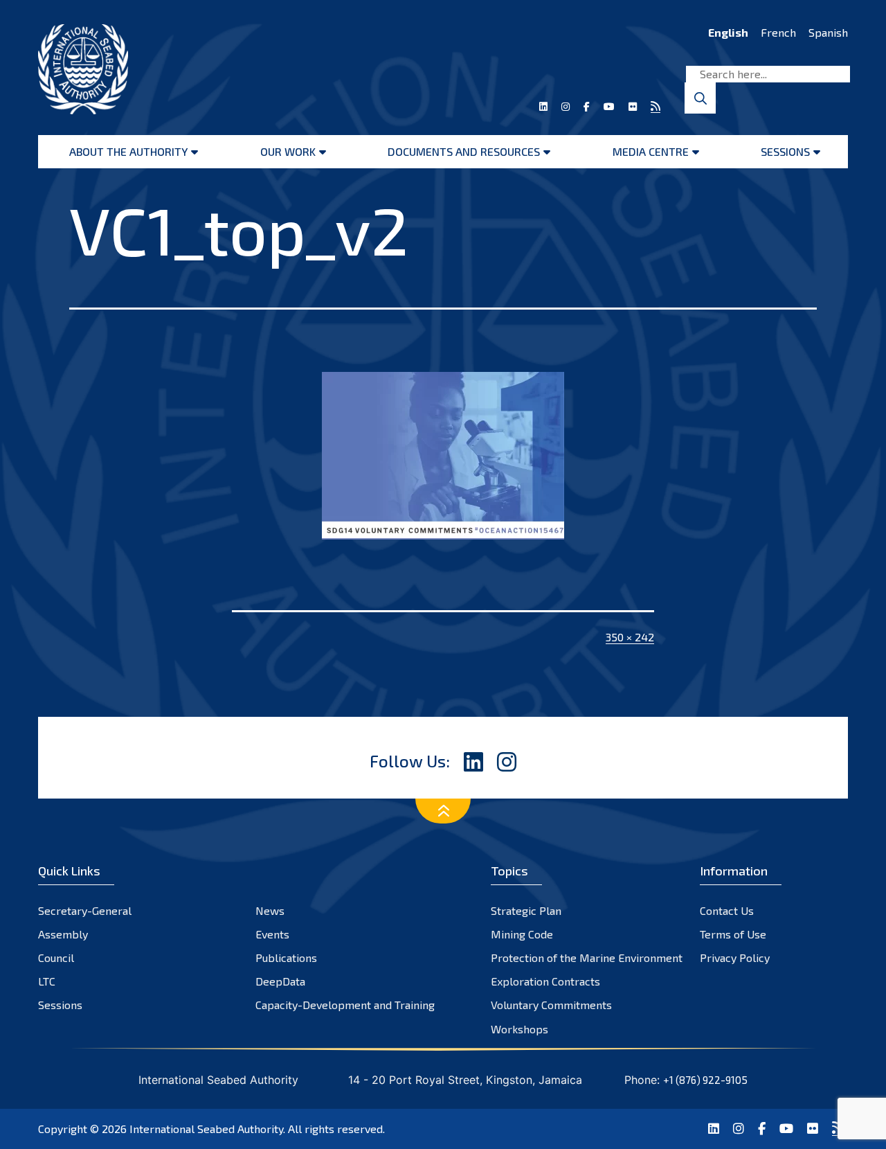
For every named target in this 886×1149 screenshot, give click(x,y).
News (269, 910)
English (728, 32)
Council (56, 957)
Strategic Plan (526, 910)
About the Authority (128, 151)
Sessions (785, 151)
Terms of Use (733, 934)
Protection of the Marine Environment (586, 957)
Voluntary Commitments (551, 1004)
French (778, 32)
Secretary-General (85, 910)
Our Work (288, 151)
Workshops (519, 1028)
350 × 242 (630, 636)
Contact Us (727, 910)
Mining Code (522, 934)
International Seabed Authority (206, 1128)
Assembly (63, 934)
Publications (286, 957)
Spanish (828, 32)
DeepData (280, 981)
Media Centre (651, 151)
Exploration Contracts (545, 981)
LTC (46, 981)
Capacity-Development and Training (345, 1004)
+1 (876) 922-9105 (705, 1080)
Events (272, 934)
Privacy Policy (735, 957)
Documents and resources (464, 151)
